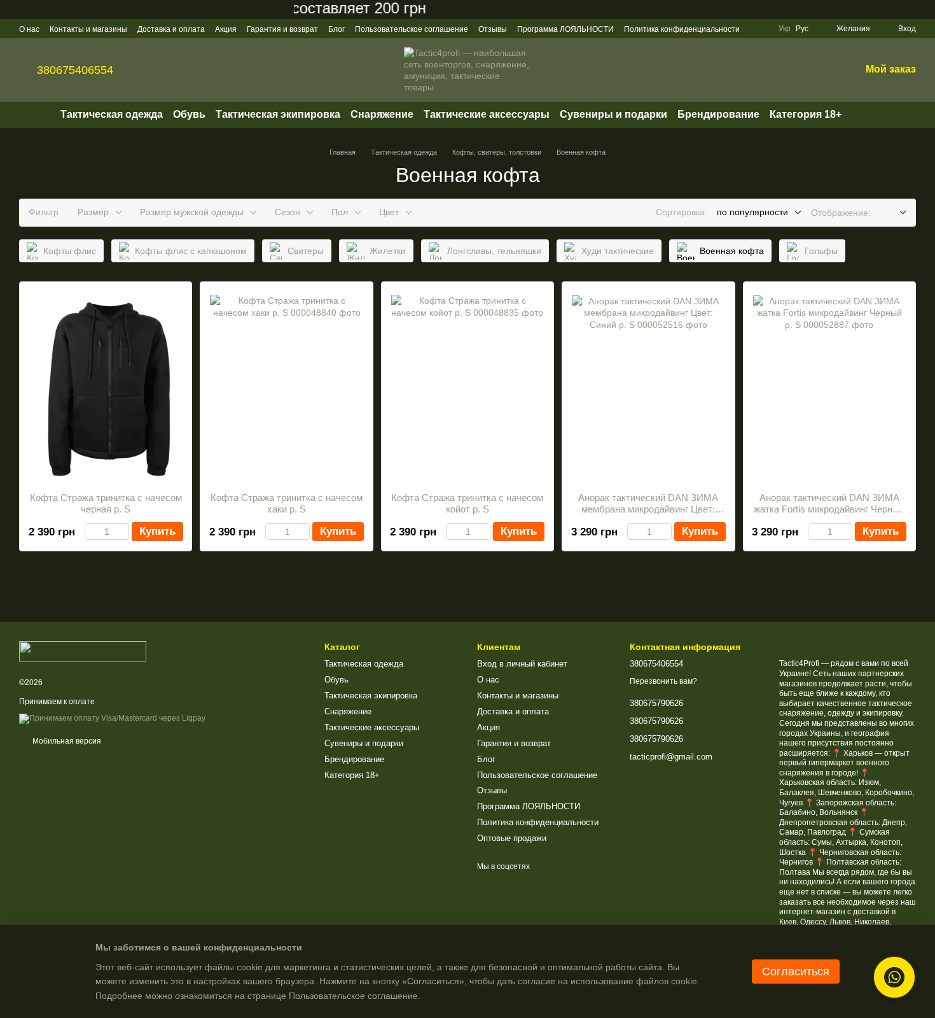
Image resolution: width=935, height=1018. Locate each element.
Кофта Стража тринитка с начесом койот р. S (467, 503)
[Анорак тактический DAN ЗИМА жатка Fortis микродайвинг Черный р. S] (829, 387)
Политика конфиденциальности (682, 29)
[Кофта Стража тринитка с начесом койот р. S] (467, 387)
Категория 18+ (806, 114)
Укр (785, 28)
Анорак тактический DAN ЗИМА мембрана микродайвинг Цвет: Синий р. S (648, 509)
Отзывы (492, 29)
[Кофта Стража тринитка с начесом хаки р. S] (286, 387)
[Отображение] (893, 213)
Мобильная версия (66, 741)
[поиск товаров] (864, 114)
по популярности (752, 212)
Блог (336, 29)
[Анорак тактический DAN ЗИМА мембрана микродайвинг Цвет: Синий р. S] (648, 387)
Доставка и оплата (171, 29)
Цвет (389, 212)
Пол (339, 212)
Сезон (287, 212)
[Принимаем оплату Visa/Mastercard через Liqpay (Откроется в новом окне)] (112, 718)
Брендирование (718, 114)
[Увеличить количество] (123, 531)
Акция (226, 29)
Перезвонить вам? (663, 681)
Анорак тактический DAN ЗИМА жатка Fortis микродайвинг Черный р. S (829, 509)
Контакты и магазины (88, 29)
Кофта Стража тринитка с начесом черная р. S (106, 503)
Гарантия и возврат (282, 29)
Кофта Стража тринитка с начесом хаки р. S (287, 503)
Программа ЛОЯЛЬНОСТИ (565, 29)
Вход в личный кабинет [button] (522, 663)
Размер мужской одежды (192, 212)
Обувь (189, 114)
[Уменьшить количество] (90, 531)
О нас (29, 29)
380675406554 (75, 70)
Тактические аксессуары (487, 114)
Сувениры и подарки (613, 114)
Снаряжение (381, 114)
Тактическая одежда (111, 114)
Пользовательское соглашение (411, 29)
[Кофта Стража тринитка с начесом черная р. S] (105, 387)
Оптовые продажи (511, 838)
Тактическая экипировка (278, 114)
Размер (93, 212)
